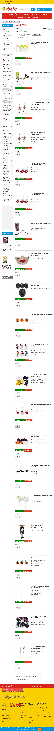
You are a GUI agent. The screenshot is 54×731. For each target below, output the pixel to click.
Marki (27, 17)
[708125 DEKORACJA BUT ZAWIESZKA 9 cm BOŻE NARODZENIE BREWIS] (22, 169)
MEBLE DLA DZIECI (6, 150)
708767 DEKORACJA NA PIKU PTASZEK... (39, 42)
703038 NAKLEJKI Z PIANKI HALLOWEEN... (39, 617)
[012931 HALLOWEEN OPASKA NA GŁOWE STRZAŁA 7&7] (22, 229)
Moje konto (30, 704)
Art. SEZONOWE (6, 83)
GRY (4, 124)
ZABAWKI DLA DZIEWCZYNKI (6, 181)
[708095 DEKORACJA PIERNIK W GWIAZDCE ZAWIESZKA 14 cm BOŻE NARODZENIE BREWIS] (22, 109)
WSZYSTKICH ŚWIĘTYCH (7, 106)
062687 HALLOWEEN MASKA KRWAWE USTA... (39, 254)
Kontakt (35, 17)
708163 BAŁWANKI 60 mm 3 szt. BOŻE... (40, 345)
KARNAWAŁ (7, 93)
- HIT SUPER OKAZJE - (6, 56)
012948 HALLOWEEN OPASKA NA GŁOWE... (41, 73)
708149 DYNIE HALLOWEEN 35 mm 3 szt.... (41, 556)
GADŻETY (5, 121)
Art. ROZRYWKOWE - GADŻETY (7, 79)
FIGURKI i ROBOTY (5, 127)
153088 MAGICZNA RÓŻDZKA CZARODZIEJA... (40, 586)
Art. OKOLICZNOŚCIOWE (8, 71)
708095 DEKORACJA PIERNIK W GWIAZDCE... (40, 103)
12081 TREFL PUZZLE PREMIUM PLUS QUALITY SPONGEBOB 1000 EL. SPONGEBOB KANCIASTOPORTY (7, 267)
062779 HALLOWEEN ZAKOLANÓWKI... (37, 526)
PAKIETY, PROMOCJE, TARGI (6, 48)
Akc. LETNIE (7, 102)
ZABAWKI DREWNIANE (6, 185)
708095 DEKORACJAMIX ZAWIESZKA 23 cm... (38, 133)
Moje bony (30, 720)
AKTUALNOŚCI (6, 35)
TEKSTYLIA (6, 171)
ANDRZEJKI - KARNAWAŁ (7, 87)
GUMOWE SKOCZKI (5, 131)
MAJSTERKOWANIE (8, 143)
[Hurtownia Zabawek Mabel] (9, 9)
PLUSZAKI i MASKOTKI (6, 157)
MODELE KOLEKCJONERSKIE (8, 146)
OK (39, 729)
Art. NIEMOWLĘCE (6, 67)
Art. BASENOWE (6, 60)
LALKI (4, 160)
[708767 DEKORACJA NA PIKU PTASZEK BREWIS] (22, 48)
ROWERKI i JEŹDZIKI (6, 174)
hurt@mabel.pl (7, 3)
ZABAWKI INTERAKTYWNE (7, 177)
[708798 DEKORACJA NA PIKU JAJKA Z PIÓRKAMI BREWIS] (22, 501)
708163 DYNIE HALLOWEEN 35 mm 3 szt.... (41, 314)
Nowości (25, 14)
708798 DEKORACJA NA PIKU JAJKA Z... (41, 496)
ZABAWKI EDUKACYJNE (6, 189)
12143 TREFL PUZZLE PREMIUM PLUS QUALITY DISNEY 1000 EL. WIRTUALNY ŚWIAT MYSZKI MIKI (7, 248)
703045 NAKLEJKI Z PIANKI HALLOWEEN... (39, 375)
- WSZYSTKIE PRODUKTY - (6, 200)
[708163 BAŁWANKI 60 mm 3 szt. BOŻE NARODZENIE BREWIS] (22, 350)
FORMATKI (6, 33)
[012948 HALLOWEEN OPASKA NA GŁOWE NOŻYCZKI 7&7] (22, 78)
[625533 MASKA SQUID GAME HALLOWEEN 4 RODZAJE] (22, 290)
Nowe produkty (7, 233)
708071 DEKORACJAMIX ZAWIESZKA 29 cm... (38, 647)
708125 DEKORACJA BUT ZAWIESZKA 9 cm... (38, 163)
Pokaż (16, 31)
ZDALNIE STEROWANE (6, 192)
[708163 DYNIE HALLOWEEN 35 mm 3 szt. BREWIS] (22, 320)
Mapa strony (22, 720)
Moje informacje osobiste (30, 717)
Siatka (49, 29)
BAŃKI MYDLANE (5, 119)
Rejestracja (39, 1)
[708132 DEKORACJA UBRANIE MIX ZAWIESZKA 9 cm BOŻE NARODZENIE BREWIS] (22, 411)
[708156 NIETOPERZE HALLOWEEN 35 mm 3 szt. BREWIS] (22, 471)
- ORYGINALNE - (6, 52)
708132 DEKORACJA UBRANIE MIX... (41, 405)
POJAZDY (5, 162)
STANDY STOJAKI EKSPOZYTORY (7, 30)
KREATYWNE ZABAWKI (6, 140)
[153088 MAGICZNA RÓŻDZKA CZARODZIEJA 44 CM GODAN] (22, 592)
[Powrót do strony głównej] (3, 21)
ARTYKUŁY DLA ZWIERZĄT (6, 39)
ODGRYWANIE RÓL (6, 154)
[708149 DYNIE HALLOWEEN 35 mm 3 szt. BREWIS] (22, 562)
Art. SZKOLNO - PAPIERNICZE (7, 110)
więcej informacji (34, 729)
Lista (51, 29)
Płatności (19, 17)
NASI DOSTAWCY (6, 44)
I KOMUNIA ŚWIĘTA (6, 99)
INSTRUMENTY (7, 133)
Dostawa (43, 14)
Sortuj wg (17, 28)
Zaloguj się (32, 1)
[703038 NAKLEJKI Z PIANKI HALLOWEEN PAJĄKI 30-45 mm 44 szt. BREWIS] (22, 622)
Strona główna (13, 14)
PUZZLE (5, 165)
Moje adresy (31, 713)
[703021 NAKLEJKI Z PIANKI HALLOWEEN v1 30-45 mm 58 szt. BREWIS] (22, 441)
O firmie (35, 14)
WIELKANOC (7, 96)
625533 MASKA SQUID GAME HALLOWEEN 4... (39, 284)
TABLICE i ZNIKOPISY (6, 168)
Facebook (6, 1)
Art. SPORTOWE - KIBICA (6, 114)
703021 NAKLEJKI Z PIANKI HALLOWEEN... (39, 435)
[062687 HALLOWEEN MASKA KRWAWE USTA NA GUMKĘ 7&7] (22, 260)
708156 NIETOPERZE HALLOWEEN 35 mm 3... (41, 465)
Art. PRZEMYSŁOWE (7, 74)
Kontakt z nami (48, 1)
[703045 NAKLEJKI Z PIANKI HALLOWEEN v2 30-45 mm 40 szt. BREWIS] (22, 380)
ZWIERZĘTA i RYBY (6, 196)
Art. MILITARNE (6, 63)
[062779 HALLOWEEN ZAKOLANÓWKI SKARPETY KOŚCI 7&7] (22, 532)
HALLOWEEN (7, 90)
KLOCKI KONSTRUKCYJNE (7, 137)
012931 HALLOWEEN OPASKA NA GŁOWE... (41, 224)
